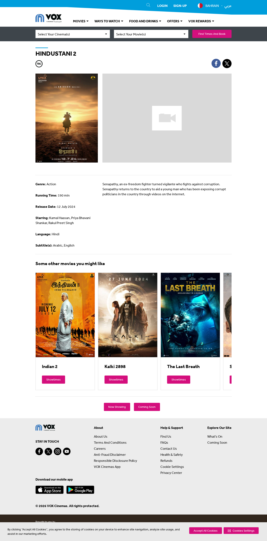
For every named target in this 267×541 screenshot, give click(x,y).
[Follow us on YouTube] (67, 451)
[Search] (148, 5)
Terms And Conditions (110, 442)
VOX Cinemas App (107, 467)
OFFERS (173, 21)
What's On (214, 436)
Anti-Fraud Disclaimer (110, 454)
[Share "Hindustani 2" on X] (227, 63)
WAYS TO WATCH (107, 21)
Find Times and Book (211, 34)
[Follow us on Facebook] (39, 451)
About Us (100, 436)
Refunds (166, 460)
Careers (100, 448)
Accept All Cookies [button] (206, 530)
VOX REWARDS (200, 21)
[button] (241, 530)
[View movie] (65, 315)
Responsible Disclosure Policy (115, 460)
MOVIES (79, 21)
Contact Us (168, 448)
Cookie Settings (172, 467)
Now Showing (117, 407)
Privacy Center (171, 473)
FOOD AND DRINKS (144, 21)
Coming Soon (147, 407)
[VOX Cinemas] (48, 19)
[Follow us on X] (48, 451)
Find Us (165, 436)
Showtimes (53, 379)
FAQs (164, 442)
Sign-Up (180, 6)
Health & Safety (171, 454)
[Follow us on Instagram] (57, 451)
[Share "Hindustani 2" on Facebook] (216, 63)
